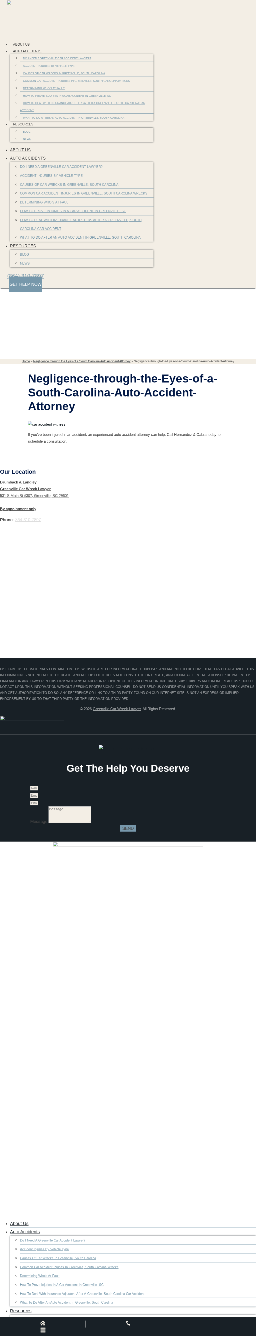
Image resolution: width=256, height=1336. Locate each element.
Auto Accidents (27, 51)
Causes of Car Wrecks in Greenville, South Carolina (64, 73)
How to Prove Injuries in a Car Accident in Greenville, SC (67, 95)
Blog (27, 131)
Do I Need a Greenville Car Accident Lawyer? (57, 58)
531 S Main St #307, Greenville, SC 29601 (34, 495)
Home (26, 361)
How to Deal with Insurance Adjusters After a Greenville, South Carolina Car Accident (82, 106)
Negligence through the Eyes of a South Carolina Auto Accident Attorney (81, 361)
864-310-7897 (28, 519)
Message (39, 821)
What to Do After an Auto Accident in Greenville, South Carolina (73, 117)
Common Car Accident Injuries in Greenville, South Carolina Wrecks (76, 80)
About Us (21, 44)
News (27, 138)
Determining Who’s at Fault (44, 88)
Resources (23, 124)
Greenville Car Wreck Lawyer (117, 709)
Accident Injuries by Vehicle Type (48, 65)
